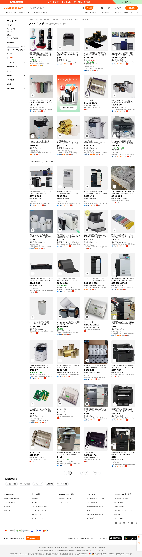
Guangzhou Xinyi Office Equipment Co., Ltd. (96, 247)
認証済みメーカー (65, 498)
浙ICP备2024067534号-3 (124, 554)
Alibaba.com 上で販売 (121, 498)
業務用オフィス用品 (59, 19)
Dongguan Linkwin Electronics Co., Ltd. (68, 244)
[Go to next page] (99, 473)
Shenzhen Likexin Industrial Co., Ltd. (68, 289)
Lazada (71, 547)
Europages (101, 547)
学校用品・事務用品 (43, 19)
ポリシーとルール (37, 518)
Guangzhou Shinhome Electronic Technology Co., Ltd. (96, 203)
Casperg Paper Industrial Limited (40, 247)
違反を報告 (90, 518)
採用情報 (7, 510)
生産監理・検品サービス (40, 514)
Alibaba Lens (8, 538)
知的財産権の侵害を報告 (95, 514)
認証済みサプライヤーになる (123, 510)
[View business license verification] (90, 554)
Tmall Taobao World (61, 547)
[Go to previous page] (65, 473)
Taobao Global (79, 547)
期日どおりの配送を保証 (40, 506)
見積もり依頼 (63, 502)
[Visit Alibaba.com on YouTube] (132, 523)
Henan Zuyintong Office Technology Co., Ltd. (41, 152)
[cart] (109, 8)
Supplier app (73, 538)
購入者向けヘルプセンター (95, 498)
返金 (88, 510)
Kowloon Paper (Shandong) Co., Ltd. (122, 200)
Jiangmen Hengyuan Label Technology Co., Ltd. (123, 244)
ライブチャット (92, 502)
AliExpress (41, 547)
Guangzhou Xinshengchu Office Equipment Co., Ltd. (68, 203)
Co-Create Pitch (9, 502)
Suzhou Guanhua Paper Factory (67, 152)
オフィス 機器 (63, 484)
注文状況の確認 (119, 506)
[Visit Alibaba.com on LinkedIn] (120, 523)
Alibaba (31, 19)
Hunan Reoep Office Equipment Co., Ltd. (123, 62)
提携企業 (117, 514)
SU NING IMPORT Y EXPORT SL (40, 63)
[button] (82, 8)
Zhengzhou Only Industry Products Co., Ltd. (41, 109)
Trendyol (93, 547)
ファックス (39, 484)
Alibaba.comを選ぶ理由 (11, 498)
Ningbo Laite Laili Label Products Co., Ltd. (96, 68)
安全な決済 (35, 498)
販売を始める (118, 502)
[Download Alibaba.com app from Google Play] (131, 538)
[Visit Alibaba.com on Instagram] (128, 523)
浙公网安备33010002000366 (105, 554)
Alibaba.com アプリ (87, 538)
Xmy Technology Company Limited (95, 152)
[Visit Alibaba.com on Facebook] (115, 523)
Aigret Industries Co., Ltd (92, 107)
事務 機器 (50, 484)
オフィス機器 (73, 19)
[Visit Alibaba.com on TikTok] (136, 523)
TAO (87, 547)
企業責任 (7, 506)
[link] (139, 537)
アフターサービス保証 (39, 510)
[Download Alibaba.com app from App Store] (115, 538)
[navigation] (15, 246)
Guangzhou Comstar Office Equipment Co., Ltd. (123, 287)
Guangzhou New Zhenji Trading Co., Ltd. (96, 287)
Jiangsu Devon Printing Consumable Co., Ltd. (41, 331)
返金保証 (35, 502)
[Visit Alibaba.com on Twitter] (124, 523)
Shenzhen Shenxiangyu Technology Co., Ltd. (123, 154)
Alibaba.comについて (11, 494)
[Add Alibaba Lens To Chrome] (33, 538)
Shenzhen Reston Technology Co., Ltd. (41, 290)
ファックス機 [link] (85, 19)
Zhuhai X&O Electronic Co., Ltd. (39, 203)
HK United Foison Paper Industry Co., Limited (123, 109)
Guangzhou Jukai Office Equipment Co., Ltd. (68, 62)
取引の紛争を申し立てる (95, 506)
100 (95, 473)
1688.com (49, 547)
